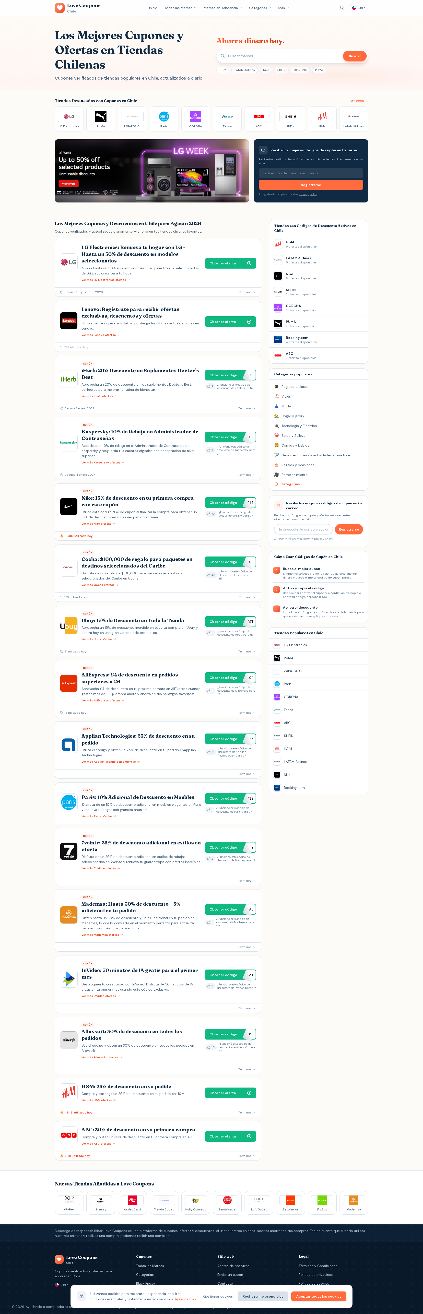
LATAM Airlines (245, 70)
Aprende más (185, 1299)
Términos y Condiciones (318, 1266)
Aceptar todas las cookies (318, 1296)
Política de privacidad (316, 1274)
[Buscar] (342, 7)
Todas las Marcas (178, 8)
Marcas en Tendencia (221, 8)
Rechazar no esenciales (263, 1296)
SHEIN (281, 70)
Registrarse (311, 185)
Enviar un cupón (230, 1274)
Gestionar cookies (218, 1296)
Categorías (258, 8)
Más (281, 8)
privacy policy (308, 194)
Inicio (153, 8)
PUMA (319, 70)
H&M (223, 70)
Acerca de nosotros (233, 1266)
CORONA (300, 70)
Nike (266, 70)
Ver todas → (359, 101)
